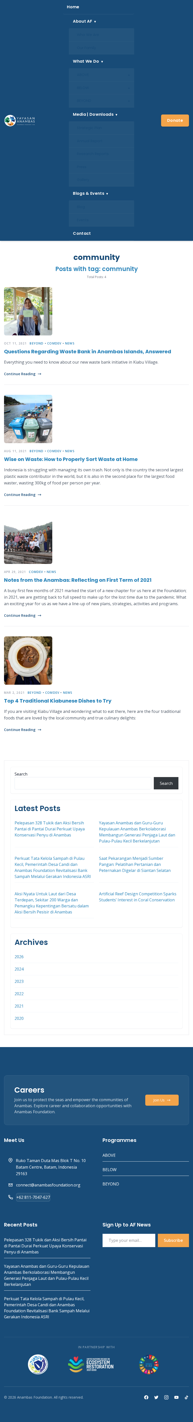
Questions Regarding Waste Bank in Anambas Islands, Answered (87, 351)
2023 (19, 981)
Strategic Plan (89, 127)
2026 (19, 956)
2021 (19, 1006)
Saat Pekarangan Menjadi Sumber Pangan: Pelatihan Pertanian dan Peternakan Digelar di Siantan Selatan (135, 864)
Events (83, 219)
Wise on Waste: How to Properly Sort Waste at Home (71, 459)
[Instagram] (166, 1397)
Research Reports (93, 153)
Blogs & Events (88, 193)
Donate (175, 120)
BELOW (83, 87)
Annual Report (90, 140)
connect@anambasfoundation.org (48, 1185)
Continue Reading (19, 373)
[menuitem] (98, 7)
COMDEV (54, 343)
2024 (19, 969)
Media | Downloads (93, 114)
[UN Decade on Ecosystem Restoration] (90, 1364)
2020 (19, 1018)
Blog (81, 206)
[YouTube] (176, 1397)
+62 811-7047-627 (33, 1197)
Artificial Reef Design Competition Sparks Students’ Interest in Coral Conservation (137, 897)
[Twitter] (156, 1397)
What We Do (86, 61)
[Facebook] (146, 1397)
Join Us (159, 1100)
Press (81, 166)
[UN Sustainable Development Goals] (149, 1364)
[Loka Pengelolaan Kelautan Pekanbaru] (38, 1364)
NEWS (70, 343)
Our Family (86, 47)
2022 (19, 993)
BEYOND (84, 100)
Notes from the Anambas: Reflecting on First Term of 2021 (78, 580)
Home (73, 7)
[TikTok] (186, 1397)
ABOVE (83, 74)
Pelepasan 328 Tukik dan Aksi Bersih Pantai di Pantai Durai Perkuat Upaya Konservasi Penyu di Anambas (50, 829)
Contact (82, 233)
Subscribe (173, 1240)
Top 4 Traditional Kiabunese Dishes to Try (58, 700)
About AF (82, 21)
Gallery (83, 179)
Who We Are (88, 34)
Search (21, 774)
